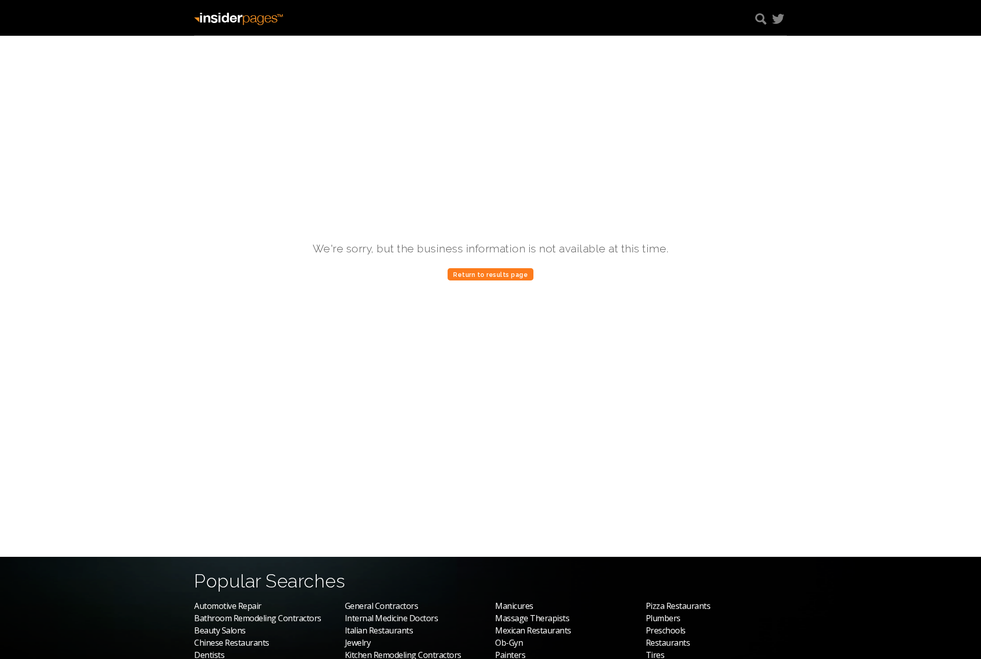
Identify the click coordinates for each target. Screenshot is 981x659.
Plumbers (663, 618)
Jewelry (358, 642)
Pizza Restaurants (678, 605)
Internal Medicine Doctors (391, 618)
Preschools (666, 630)
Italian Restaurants (379, 630)
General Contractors (381, 605)
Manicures (514, 605)
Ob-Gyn (509, 642)
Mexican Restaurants (533, 630)
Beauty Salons (220, 630)
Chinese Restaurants (231, 642)
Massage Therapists (532, 618)
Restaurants (668, 642)
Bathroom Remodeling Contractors (257, 618)
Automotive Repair (228, 605)
